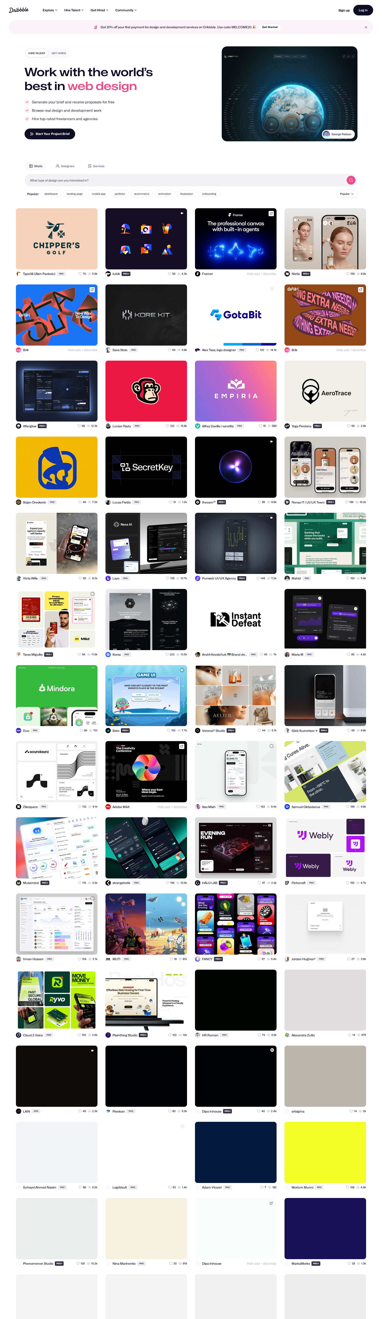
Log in (363, 10)
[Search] (351, 180)
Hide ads (253, 274)
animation (164, 193)
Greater (346, 134)
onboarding (209, 193)
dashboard (50, 193)
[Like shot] (90, 262)
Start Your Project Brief (53, 134)
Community (124, 10)
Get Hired (98, 10)
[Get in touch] (72, 262)
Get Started (270, 27)
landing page (74, 193)
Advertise (270, 274)
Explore (48, 10)
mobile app (98, 193)
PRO (61, 274)
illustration (186, 193)
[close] (366, 27)
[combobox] (184, 180)
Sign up (344, 10)
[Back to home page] (19, 10)
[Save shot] (81, 262)
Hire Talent (72, 10)
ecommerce (141, 193)
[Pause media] (229, 134)
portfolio (120, 193)
